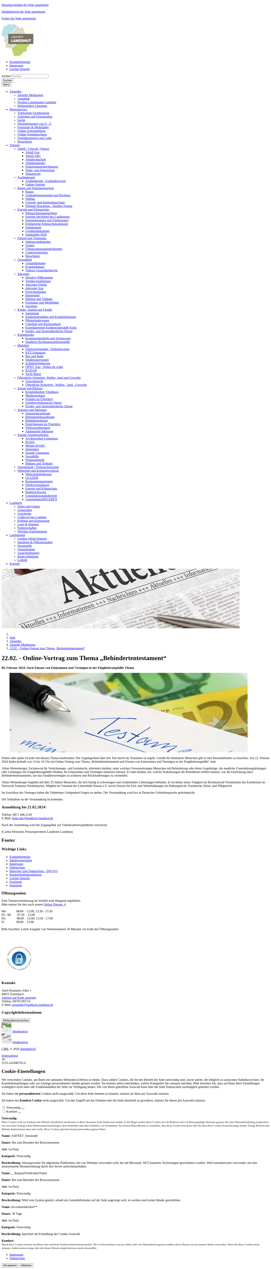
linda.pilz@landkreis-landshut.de (32, 818)
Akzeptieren (10, 1265)
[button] (15, 91)
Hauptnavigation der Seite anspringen (25, 5)
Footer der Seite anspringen (19, 18)
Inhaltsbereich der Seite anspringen (23, 11)
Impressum (16, 864)
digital (28, 1049)
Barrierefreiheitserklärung (25, 874)
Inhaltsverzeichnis (21, 860)
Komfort (11, 1111)
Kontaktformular (20, 856)
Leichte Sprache (20, 878)
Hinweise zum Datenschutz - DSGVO (34, 871)
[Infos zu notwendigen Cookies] (22, 1108)
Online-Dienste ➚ (54, 904)
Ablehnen (26, 1265)
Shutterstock (20, 1031)
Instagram (16, 885)
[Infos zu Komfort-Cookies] (19, 1112)
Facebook (16, 881)
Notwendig (13, 1107)
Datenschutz (17, 867)
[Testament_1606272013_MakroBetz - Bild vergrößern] (129, 751)
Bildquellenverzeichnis (16, 1020)
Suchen (6, 76)
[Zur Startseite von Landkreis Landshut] (17, 55)
